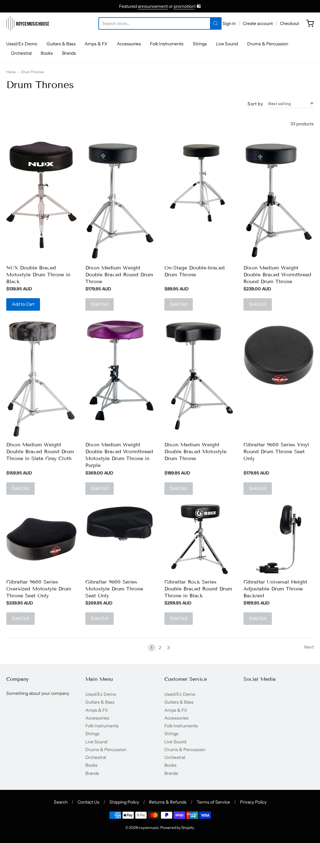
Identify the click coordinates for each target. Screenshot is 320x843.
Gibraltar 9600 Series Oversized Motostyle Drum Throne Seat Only (38, 589)
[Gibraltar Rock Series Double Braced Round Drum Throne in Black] (199, 539)
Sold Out (99, 304)
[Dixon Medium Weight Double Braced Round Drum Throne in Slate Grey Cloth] (41, 378)
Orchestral (21, 53)
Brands (69, 53)
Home (11, 72)
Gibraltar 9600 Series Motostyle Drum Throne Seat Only (114, 589)
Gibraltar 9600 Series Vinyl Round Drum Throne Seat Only (276, 451)
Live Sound (227, 44)
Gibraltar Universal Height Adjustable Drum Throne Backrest (275, 589)
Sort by (255, 104)
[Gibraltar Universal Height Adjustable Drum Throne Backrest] (278, 539)
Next (309, 647)
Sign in (229, 23)
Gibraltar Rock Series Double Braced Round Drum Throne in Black (198, 589)
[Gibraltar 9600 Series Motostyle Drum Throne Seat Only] (120, 522)
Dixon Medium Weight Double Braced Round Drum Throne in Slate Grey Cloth (40, 451)
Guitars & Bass (61, 44)
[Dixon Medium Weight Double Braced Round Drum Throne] (120, 201)
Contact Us (88, 802)
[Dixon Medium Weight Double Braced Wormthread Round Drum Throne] (278, 200)
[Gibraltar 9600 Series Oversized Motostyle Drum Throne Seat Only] (41, 539)
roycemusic (149, 827)
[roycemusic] (27, 23)
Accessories (129, 44)
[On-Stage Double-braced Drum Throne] (199, 183)
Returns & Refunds (168, 802)
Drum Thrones (32, 72)
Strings (200, 44)
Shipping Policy (124, 802)
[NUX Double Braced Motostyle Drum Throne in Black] (41, 195)
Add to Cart (23, 304)
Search (61, 802)
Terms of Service (213, 802)
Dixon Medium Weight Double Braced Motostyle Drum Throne (195, 451)
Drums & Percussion (267, 44)
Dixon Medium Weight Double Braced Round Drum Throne (119, 274)
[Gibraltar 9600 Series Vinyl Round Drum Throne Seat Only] (278, 355)
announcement (153, 6)
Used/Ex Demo (21, 44)
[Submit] (215, 23)
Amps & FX (96, 44)
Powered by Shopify (177, 827)
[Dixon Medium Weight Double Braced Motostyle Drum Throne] (199, 375)
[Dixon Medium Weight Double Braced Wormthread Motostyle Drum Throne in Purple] (120, 370)
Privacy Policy (253, 802)
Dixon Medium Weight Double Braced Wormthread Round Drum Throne (277, 274)
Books (47, 53)
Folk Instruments (166, 44)
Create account (258, 23)
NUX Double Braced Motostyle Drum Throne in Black (38, 274)
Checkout (289, 23)
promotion (184, 6)
